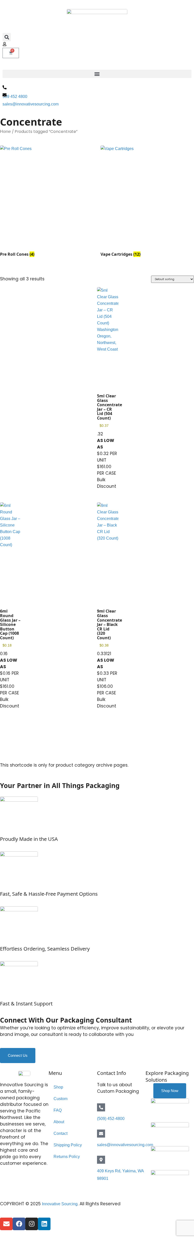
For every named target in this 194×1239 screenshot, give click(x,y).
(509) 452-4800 (111, 1118)
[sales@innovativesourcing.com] (5, 95)
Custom (60, 1099)
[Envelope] (6, 1224)
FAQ (58, 1110)
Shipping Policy (68, 1145)
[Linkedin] (44, 1224)
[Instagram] (31, 1224)
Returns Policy (67, 1156)
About (59, 1122)
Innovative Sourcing (60, 1204)
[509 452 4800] (5, 87)
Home (5, 131)
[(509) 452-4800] (101, 1107)
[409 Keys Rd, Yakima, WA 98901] (101, 1160)
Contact (60, 1133)
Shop (58, 1087)
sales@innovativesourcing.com (31, 104)
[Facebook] (19, 1224)
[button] (7, 37)
